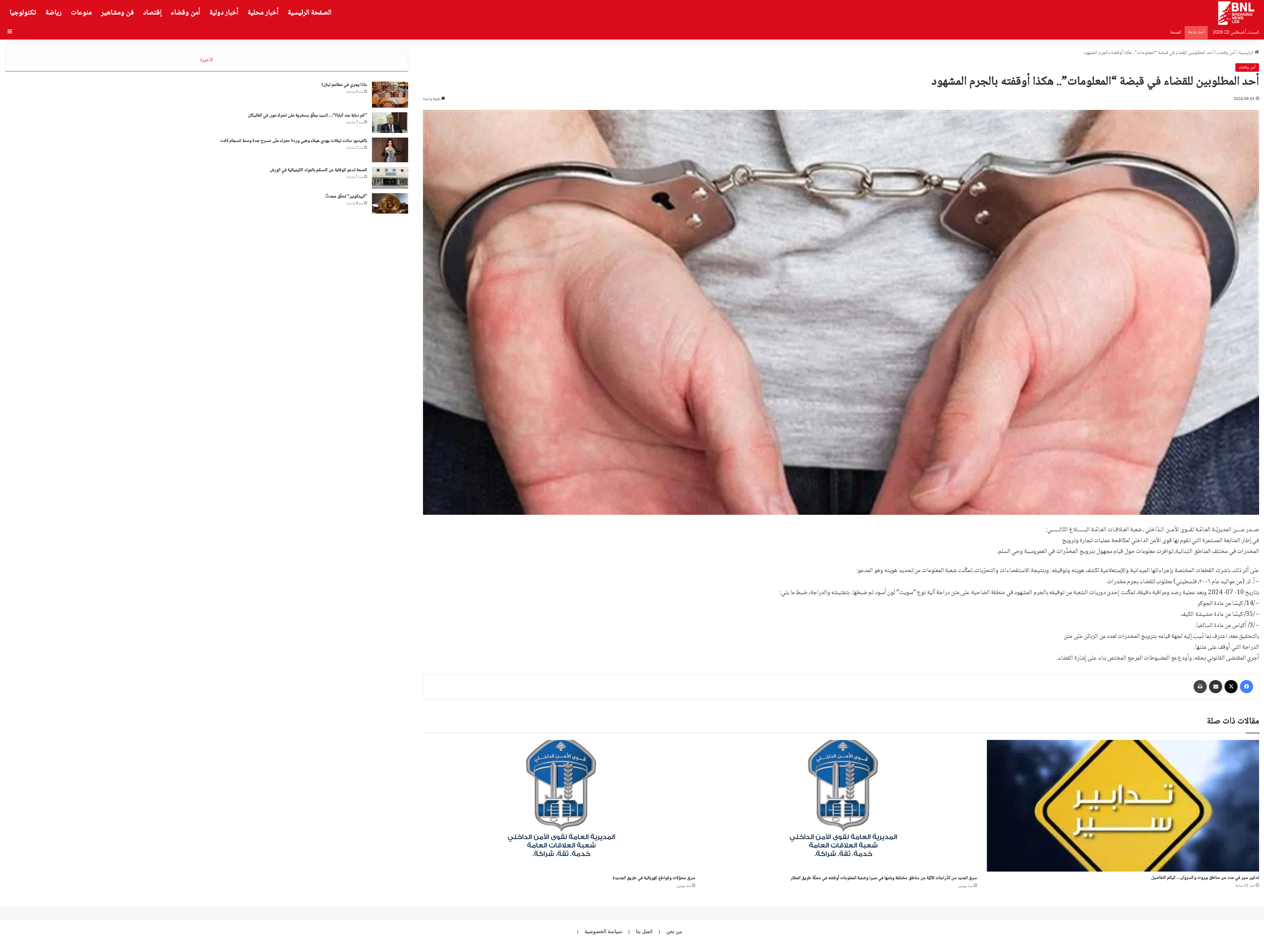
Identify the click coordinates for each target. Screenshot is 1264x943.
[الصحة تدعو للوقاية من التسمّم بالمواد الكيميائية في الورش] (390, 178)
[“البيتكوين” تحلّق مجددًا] (390, 203)
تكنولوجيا (23, 13)
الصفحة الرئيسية (309, 13)
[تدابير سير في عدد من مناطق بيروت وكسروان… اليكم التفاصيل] (1123, 805)
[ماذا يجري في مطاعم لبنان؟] (390, 95)
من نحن (674, 931)
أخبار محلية (263, 13)
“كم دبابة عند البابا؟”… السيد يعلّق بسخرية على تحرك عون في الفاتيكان (307, 115)
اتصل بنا (644, 931)
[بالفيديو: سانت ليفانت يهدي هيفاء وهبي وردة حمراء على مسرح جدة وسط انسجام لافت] (390, 150)
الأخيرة (206, 60)
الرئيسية (1246, 53)
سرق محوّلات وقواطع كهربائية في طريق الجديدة (654, 878)
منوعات (81, 13)
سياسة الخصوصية (603, 931)
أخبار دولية (223, 13)
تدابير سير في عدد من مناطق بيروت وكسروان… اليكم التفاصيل (1205, 878)
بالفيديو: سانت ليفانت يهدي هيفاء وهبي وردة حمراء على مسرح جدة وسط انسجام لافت (293, 141)
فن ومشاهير (117, 13)
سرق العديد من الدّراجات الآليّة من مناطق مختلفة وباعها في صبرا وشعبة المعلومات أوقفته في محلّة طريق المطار (884, 878)
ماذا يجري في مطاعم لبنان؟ (344, 85)
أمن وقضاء (185, 13)
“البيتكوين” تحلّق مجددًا (1159, 32)
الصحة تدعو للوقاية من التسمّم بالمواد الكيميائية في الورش (318, 170)
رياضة (53, 13)
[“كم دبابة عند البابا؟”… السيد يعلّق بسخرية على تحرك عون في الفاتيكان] (390, 122)
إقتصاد (152, 13)
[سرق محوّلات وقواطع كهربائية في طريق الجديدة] (559, 806)
